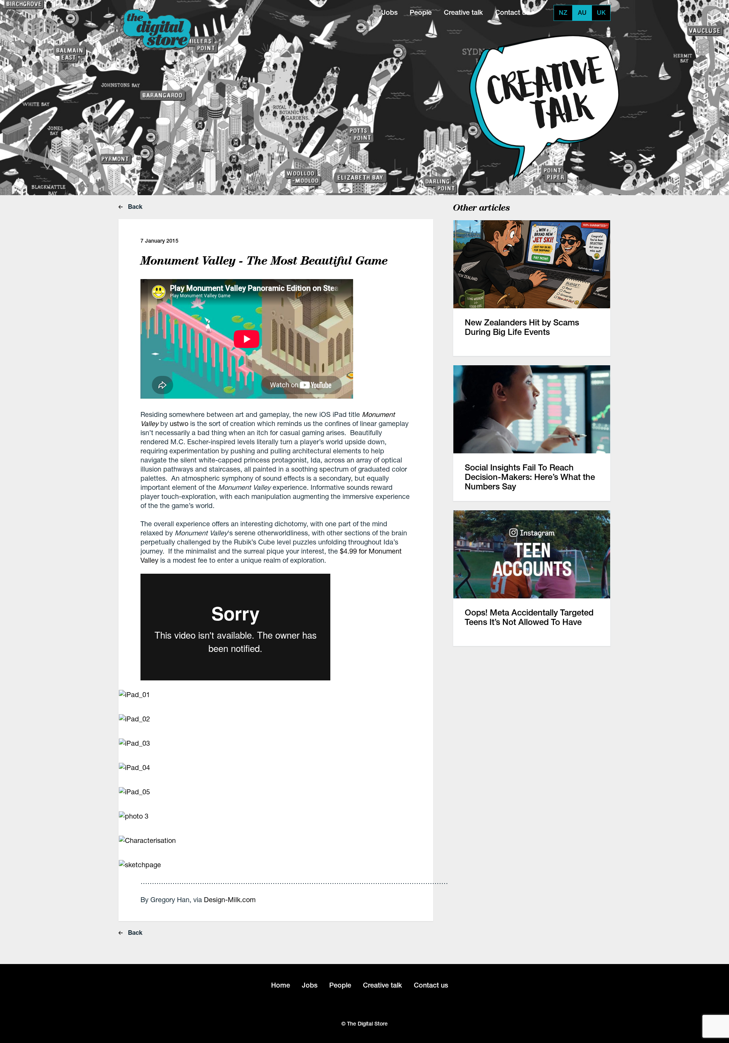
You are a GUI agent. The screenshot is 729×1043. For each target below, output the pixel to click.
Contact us (512, 12)
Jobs (390, 12)
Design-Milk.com (230, 899)
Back (134, 206)
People (421, 12)
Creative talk (463, 12)
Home (280, 985)
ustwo (179, 423)
